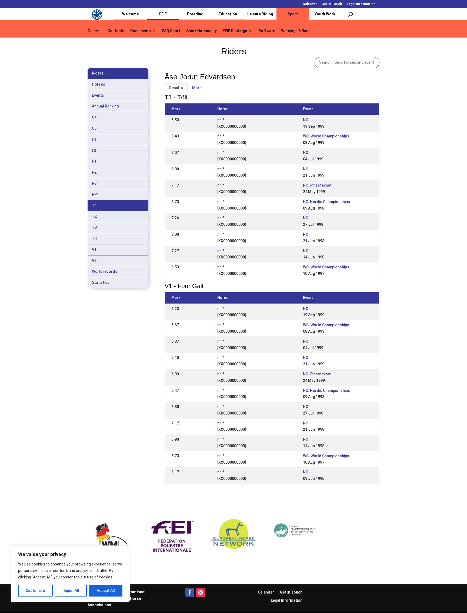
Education (228, 14)
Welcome (130, 14)
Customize (35, 590)
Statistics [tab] (100, 282)
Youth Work (325, 14)
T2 (94, 216)
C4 (94, 117)
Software (266, 31)
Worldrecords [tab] (104, 271)
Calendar (310, 4)
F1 (94, 139)
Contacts (116, 31)
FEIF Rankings (235, 31)
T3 (94, 227)
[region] (70, 573)
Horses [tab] (98, 84)
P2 (94, 172)
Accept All (106, 590)
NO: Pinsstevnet (317, 185)
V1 (94, 249)
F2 (94, 150)
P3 (94, 183)
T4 (94, 238)
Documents (140, 31)
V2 (94, 260)
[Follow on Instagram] (200, 592)
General (95, 31)
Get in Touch (332, 4)
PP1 (95, 194)
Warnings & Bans (296, 31)
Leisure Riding (260, 14)
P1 (94, 161)
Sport (293, 14)
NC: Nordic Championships (326, 202)
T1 (94, 205)
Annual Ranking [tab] (105, 106)
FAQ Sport (171, 31)
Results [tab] (176, 88)
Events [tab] (98, 95)
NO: (306, 120)
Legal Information (361, 4)
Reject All (70, 590)
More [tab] (197, 88)
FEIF (163, 14)
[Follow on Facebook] (189, 592)
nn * (220, 120)
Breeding (195, 14)
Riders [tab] (98, 73)
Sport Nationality (201, 31)
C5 (94, 128)
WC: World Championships (326, 136)
